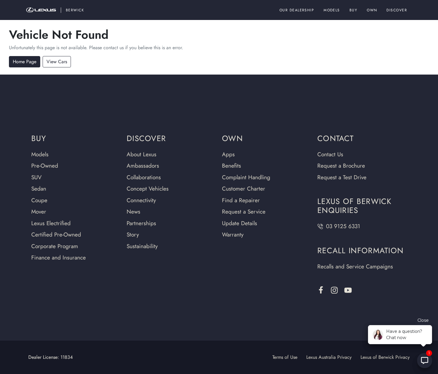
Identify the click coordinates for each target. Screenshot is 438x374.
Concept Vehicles (148, 189)
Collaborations (144, 177)
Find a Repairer (241, 200)
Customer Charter (243, 189)
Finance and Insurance (58, 258)
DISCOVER (396, 10)
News (133, 212)
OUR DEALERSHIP (296, 10)
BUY (353, 10)
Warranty (232, 235)
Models (40, 154)
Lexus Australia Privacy (329, 357)
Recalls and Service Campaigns (355, 266)
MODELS (332, 10)
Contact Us (330, 154)
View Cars (56, 61)
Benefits (231, 166)
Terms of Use (284, 357)
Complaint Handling (246, 177)
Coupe (39, 200)
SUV (36, 177)
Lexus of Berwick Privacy (385, 357)
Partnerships (141, 223)
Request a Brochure (341, 166)
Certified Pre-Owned (56, 235)
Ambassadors (143, 166)
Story (133, 235)
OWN (372, 10)
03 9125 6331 (343, 226)
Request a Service (243, 212)
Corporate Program (54, 246)
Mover (38, 212)
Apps (228, 154)
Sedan (38, 189)
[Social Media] (320, 289)
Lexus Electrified (51, 223)
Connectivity (141, 200)
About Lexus (141, 154)
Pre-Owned (44, 166)
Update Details (239, 223)
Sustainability (142, 246)
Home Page (24, 61)
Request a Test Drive (341, 177)
